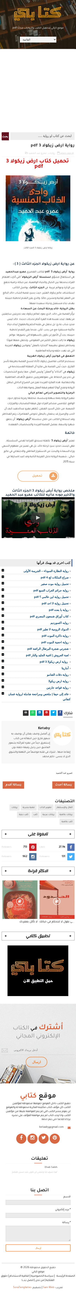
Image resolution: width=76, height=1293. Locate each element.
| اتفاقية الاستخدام (19, 1276)
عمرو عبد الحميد (38, 153)
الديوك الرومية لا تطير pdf (53, 629)
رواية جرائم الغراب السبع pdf (51, 590)
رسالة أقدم (13, 785)
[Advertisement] (38, 90)
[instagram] (32, 1139)
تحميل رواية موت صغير (55, 584)
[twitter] (44, 1139)
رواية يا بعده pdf (59, 609)
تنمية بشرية (29, 807)
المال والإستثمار (65, 807)
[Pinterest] (55, 1139)
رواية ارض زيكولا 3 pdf (54, 661)
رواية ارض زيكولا (58, 681)
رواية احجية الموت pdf (55, 642)
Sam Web (48, 1287)
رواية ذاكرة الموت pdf (55, 635)
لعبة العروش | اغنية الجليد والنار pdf (47, 655)
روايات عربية (49, 814)
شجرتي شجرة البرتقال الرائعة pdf (48, 648)
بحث (5, 136)
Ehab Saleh (51, 1167)
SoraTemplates (22, 1287)
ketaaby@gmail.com (51, 1127)
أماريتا (65, 668)
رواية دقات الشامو (58, 674)
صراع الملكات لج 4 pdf (55, 577)
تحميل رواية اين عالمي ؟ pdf (51, 596)
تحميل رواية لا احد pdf (55, 603)
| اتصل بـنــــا (28, 1280)
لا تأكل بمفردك (28, 921)
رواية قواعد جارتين (57, 687)
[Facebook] (21, 1139)
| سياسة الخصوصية (43, 1276)
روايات (51, 153)
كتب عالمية (67, 821)
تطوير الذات (45, 807)
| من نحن (40, 1280)
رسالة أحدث (63, 785)
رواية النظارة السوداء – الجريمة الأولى (46, 571)
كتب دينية (23, 814)
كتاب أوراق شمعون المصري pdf (49, 616)
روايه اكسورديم (59, 622)
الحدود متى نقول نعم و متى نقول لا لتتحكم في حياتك (57, 921)
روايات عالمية (66, 814)
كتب (35, 814)
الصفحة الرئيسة (66, 1276)
